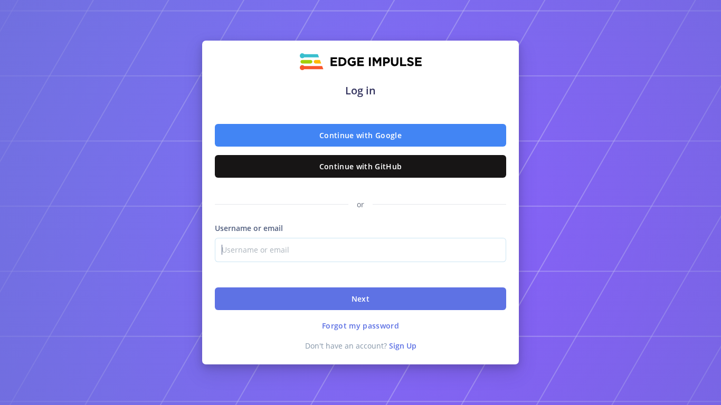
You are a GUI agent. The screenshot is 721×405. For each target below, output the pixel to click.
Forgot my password (360, 326)
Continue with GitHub (360, 166)
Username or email (249, 228)
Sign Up (402, 346)
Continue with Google (360, 135)
